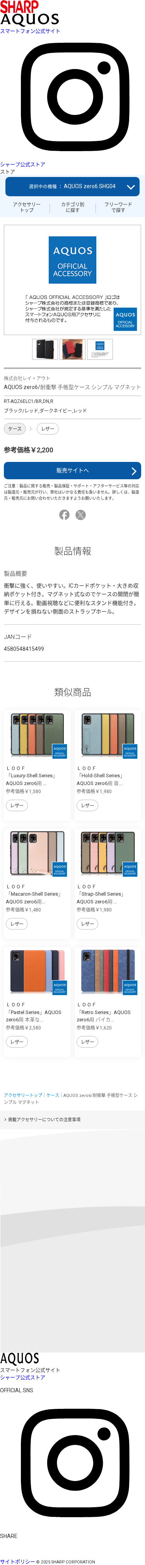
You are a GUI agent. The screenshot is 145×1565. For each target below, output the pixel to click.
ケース (15, 429)
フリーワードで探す (118, 207)
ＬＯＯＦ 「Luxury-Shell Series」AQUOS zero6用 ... (32, 775)
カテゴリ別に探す (72, 207)
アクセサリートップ (27, 207)
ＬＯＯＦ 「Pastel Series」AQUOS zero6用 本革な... (33, 1012)
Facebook (65, 515)
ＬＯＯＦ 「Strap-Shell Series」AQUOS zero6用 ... (101, 894)
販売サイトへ (72, 470)
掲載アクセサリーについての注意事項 (44, 1119)
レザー (48, 429)
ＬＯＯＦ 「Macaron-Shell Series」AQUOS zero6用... (34, 894)
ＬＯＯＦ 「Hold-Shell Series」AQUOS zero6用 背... (101, 775)
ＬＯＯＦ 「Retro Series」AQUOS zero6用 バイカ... (104, 1012)
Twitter (81, 515)
